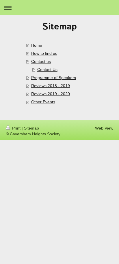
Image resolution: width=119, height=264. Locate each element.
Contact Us (47, 69)
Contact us (41, 61)
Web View (104, 128)
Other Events (43, 102)
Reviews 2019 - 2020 (50, 93)
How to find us (44, 53)
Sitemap (31, 128)
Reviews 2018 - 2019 (50, 85)
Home (36, 45)
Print (16, 128)
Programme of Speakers (53, 77)
